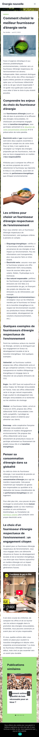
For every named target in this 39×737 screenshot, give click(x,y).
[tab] (15, 715)
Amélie (8, 32)
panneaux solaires (10, 515)
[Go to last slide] (10, 693)
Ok (20, 734)
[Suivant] (28, 693)
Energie (6, 14)
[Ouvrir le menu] (35, 3)
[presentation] (19, 681)
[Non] (37, 730)
